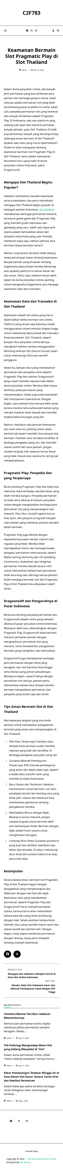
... (25, 1031)
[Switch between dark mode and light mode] (53, 30)
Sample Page (31, 1151)
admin (24, 70)
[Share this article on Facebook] (7, 954)
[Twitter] (32, 30)
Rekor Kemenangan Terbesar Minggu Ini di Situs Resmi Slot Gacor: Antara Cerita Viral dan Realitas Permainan (31, 1076)
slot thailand (46, 209)
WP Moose (25, 1162)
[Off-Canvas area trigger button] (5, 30)
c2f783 (31, 12)
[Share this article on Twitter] (17, 954)
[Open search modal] (58, 30)
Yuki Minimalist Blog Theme (42, 1158)
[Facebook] (27, 30)
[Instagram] (36, 30)
